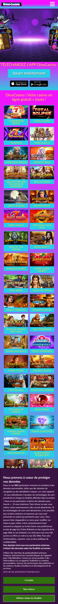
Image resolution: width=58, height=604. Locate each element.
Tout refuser (29, 589)
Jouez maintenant (29, 73)
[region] (29, 536)
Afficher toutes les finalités (29, 598)
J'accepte (28, 580)
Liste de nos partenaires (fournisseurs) (21, 572)
